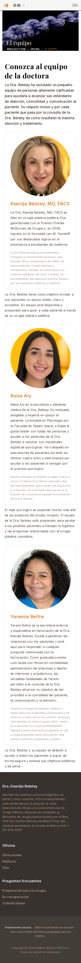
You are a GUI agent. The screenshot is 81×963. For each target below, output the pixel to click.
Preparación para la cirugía (24, 890)
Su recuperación (15, 897)
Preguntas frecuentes (21, 881)
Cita (5, 868)
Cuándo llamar (14, 903)
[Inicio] (6, 5)
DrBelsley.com (16, 49)
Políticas (9, 861)
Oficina (35, 49)
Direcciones (12, 855)
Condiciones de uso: (18, 927)
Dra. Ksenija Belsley (20, 786)
